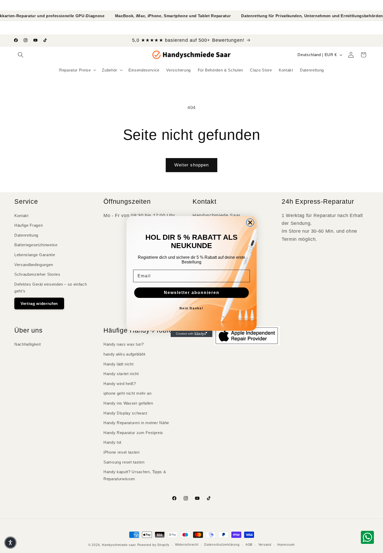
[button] (10, 542)
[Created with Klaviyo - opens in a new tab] (191, 334)
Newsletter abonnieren (191, 292)
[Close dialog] (250, 222)
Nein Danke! (191, 308)
